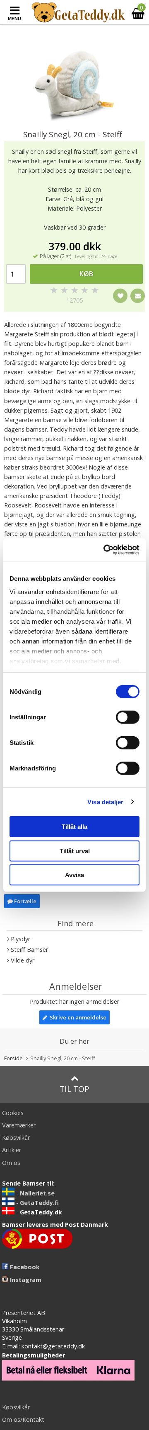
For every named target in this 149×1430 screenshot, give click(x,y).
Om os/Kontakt (23, 1419)
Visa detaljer (105, 801)
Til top (74, 1088)
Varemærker (19, 1125)
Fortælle (24, 901)
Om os (11, 1163)
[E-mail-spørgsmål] (137, 296)
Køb (86, 273)
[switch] (127, 717)
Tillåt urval (75, 850)
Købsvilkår (16, 1137)
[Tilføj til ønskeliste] (120, 296)
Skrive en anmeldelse (76, 1017)
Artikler (11, 1150)
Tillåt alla (74, 826)
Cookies (13, 1113)
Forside (13, 1058)
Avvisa (74, 874)
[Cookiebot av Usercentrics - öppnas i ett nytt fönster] (105, 549)
